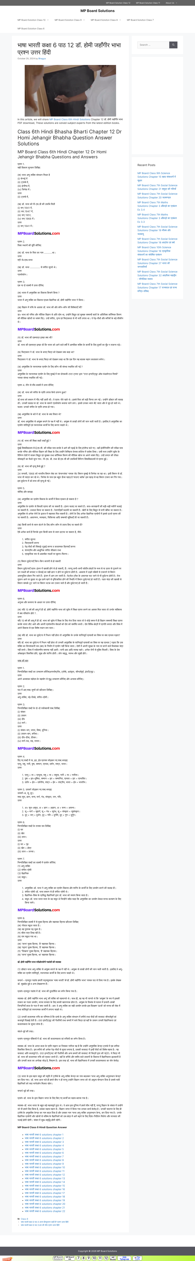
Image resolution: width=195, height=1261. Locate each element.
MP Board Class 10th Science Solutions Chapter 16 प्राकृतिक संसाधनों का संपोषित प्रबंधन (154, 251)
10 (94, 1258)
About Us (170, 3)
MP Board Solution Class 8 (104, 20)
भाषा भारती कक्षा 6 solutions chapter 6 (44, 1152)
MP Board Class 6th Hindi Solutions (69, 119)
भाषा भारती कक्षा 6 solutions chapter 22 (45, 1211)
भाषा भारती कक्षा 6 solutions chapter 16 (45, 1189)
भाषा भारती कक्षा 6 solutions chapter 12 (45, 1174)
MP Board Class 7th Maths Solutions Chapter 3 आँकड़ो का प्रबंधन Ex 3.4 (157, 206)
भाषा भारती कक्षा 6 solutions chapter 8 (44, 1160)
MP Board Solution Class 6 (31, 28)
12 (106, 1258)
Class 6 (24, 1219)
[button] (97, 1258)
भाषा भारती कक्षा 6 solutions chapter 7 (44, 1156)
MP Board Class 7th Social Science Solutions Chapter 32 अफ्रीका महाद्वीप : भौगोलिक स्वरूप (157, 275)
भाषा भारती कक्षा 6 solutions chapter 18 (45, 1196)
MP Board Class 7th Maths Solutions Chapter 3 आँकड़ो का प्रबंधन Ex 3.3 (157, 218)
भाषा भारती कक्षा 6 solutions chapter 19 (45, 1200)
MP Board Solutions (58, 1258)
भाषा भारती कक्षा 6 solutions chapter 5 (44, 1149)
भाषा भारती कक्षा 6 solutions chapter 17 (45, 1193)
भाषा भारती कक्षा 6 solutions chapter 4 (44, 1145)
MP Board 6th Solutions (70, 1258)
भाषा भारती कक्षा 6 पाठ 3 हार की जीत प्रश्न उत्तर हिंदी (40, 1225)
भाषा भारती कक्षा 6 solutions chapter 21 (45, 1207)
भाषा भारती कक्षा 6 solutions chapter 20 (45, 1203)
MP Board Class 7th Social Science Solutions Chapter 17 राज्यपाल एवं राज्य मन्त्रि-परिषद (157, 287)
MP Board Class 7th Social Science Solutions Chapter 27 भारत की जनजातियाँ (157, 263)
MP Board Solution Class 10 (31, 20)
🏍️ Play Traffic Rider (137, 1258)
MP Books (113, 1258)
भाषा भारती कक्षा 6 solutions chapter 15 (45, 1185)
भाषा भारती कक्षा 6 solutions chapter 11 (45, 1171)
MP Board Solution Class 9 (68, 20)
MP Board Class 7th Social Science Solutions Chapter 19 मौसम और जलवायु (157, 230)
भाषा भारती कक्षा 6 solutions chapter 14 (45, 1182)
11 (100, 1258)
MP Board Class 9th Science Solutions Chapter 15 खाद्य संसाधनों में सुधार (156, 177)
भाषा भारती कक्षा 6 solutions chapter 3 (44, 1141)
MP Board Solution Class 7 (140, 20)
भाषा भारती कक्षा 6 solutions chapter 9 (44, 1163)
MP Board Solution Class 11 (148, 3)
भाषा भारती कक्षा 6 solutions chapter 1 (44, 1134)
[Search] (173, 45)
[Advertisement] (157, 106)
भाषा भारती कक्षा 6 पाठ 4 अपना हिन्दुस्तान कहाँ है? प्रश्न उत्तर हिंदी (44, 1222)
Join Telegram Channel (124, 1258)
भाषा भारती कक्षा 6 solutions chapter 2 (44, 1138)
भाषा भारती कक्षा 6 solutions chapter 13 (45, 1178)
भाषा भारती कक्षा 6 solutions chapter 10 (45, 1167)
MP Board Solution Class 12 (118, 3)
